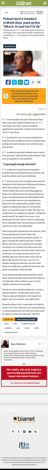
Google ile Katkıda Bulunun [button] (27, 383)
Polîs (15, 323)
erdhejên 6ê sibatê (28, 323)
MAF (6, 12)
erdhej (27, 328)
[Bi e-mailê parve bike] (38, 82)
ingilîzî (36, 114)
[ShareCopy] (32, 82)
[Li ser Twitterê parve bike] (14, 82)
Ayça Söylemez (18, 344)
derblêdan (8, 328)
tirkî (29, 114)
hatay (6, 323)
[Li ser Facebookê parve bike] (8, 82)
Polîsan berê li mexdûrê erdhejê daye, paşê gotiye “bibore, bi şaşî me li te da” (22, 22)
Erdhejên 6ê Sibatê (11, 332)
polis (18, 328)
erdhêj (36, 328)
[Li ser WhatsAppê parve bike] (20, 82)
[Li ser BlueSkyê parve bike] (26, 82)
